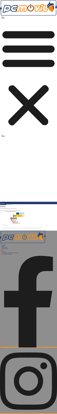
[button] (28, 76)
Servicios (3, 17)
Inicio (2, 16)
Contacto (3, 18)
